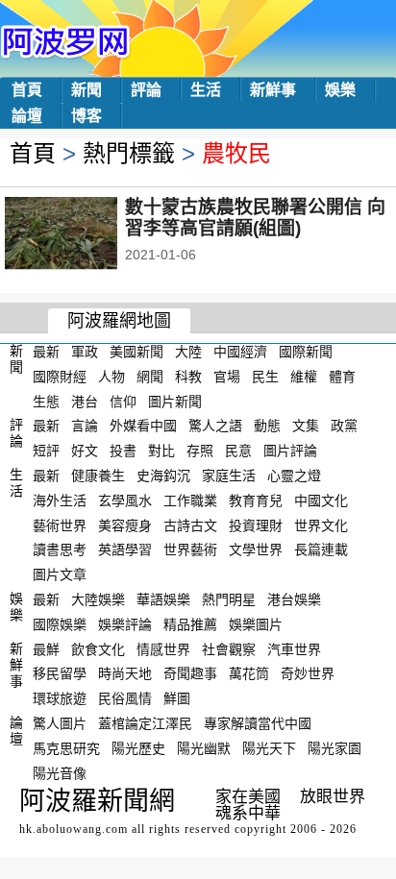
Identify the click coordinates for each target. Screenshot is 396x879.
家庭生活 (229, 475)
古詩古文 (190, 524)
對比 (161, 450)
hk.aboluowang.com (73, 829)
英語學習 (125, 549)
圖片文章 (60, 574)
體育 (342, 376)
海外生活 (60, 500)
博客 (86, 116)
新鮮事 (273, 90)
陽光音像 (60, 772)
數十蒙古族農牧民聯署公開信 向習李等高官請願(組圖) (255, 217)
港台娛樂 (294, 599)
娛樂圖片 (256, 624)
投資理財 (256, 524)
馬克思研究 (66, 748)
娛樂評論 (125, 624)
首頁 (27, 90)
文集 (305, 425)
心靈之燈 (294, 475)
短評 (46, 450)
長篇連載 (321, 549)
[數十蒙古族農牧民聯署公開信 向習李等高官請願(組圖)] (87, 235)
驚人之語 (215, 425)
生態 (46, 400)
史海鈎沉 (163, 475)
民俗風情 (125, 698)
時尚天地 (125, 673)
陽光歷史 (138, 748)
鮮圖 (176, 698)
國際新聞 (306, 351)
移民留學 (60, 673)
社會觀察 (229, 648)
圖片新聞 (175, 400)
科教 (188, 376)
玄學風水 (125, 500)
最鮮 (46, 648)
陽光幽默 (204, 748)
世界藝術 (190, 549)
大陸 (188, 351)
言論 (84, 425)
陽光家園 (334, 748)
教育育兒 (256, 500)
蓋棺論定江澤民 (145, 723)
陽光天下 (269, 748)
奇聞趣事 (190, 673)
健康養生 (98, 475)
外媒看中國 (143, 425)
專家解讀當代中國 (257, 723)
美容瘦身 (125, 524)
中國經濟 (240, 351)
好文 (84, 450)
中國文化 (321, 500)
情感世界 (163, 648)
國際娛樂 (60, 624)
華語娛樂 (163, 599)
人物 (111, 376)
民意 (238, 450)
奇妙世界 (307, 673)
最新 (46, 351)
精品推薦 (190, 624)
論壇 (27, 116)
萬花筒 (249, 673)
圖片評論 (290, 450)
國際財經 (60, 376)
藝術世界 (60, 524)
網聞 (149, 376)
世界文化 (321, 524)
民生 (265, 376)
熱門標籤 (129, 153)
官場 (226, 376)
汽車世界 (294, 648)
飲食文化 (98, 648)
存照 (199, 450)
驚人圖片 (60, 723)
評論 (146, 90)
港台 (84, 400)
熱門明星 (229, 599)
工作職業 (190, 500)
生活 (205, 90)
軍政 (84, 351)
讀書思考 (60, 549)
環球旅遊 (60, 698)
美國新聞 (136, 351)
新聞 (86, 90)
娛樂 (340, 90)
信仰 (123, 400)
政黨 (344, 425)
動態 (267, 425)
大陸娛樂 (98, 599)
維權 (303, 376)
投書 (123, 450)
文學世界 (256, 549)
